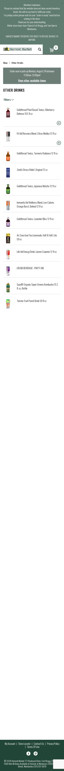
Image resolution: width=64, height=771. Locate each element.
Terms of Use (33, 746)
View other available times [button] (32, 80)
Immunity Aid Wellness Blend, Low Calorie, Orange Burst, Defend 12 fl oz (35, 204)
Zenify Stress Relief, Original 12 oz (32, 170)
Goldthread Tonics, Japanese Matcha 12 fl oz (36, 186)
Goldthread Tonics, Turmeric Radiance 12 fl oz (37, 153)
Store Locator (24, 743)
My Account (10, 743)
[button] (59, 123)
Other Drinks (17, 62)
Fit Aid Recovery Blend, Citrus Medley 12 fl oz (36, 133)
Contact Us (39, 743)
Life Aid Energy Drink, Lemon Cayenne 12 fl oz (37, 252)
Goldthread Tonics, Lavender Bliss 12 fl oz (35, 219)
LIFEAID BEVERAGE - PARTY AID (30, 268)
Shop (5, 62)
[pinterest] (36, 754)
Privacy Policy (53, 743)
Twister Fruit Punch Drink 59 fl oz (31, 301)
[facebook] (28, 754)
